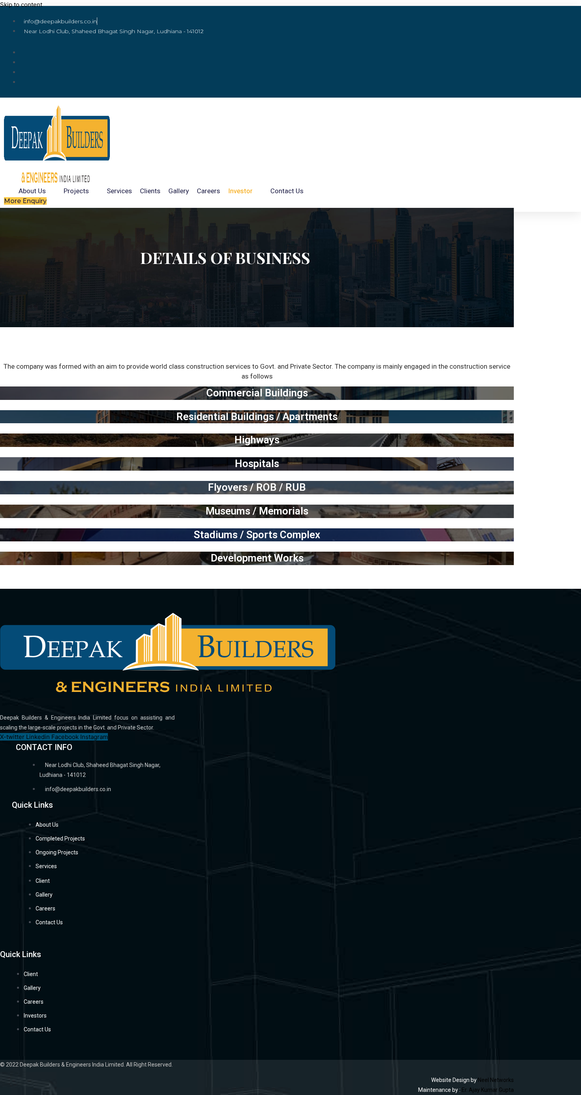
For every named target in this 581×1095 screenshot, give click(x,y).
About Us (32, 191)
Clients (150, 191)
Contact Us (287, 191)
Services (119, 191)
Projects (76, 191)
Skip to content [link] (21, 4)
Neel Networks (496, 1080)
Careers (208, 191)
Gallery (178, 191)
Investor (240, 191)
